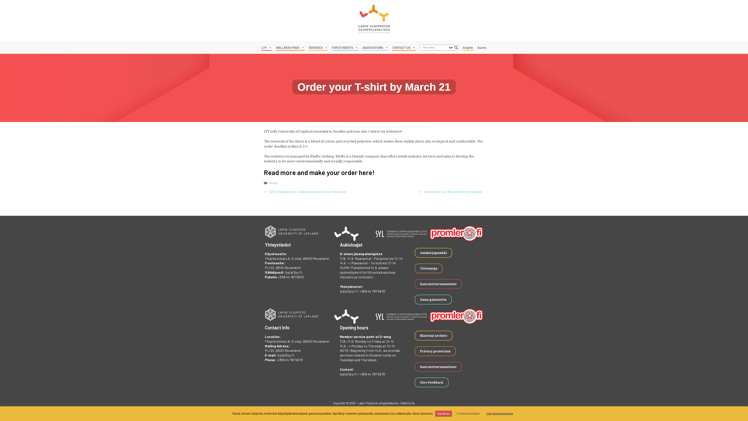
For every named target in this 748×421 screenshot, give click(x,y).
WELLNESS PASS (287, 47)
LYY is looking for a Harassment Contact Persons (307, 191)
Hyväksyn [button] (444, 413)
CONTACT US (401, 47)
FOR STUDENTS (342, 47)
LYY (264, 47)
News (273, 183)
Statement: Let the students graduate (454, 191)
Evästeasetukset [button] (468, 413)
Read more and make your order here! (319, 172)
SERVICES (316, 47)
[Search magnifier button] (456, 47)
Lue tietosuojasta (499, 413)
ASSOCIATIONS (373, 47)
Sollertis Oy (407, 403)
